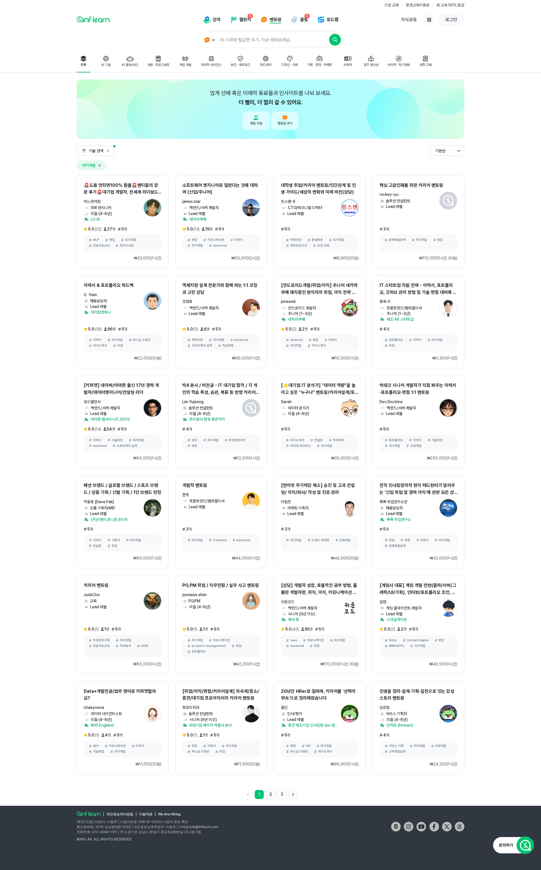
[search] (335, 40)
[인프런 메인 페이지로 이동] (93, 19)
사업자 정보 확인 (175, 822)
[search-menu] (208, 40)
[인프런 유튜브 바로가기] (421, 826)
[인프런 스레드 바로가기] (459, 826)
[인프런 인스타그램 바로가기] (408, 826)
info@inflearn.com (204, 827)
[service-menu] (429, 20)
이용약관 (145, 814)
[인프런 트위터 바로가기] (447, 826)
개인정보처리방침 (119, 814)
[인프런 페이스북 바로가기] (434, 826)
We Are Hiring (169, 814)
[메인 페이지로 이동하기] (89, 813)
